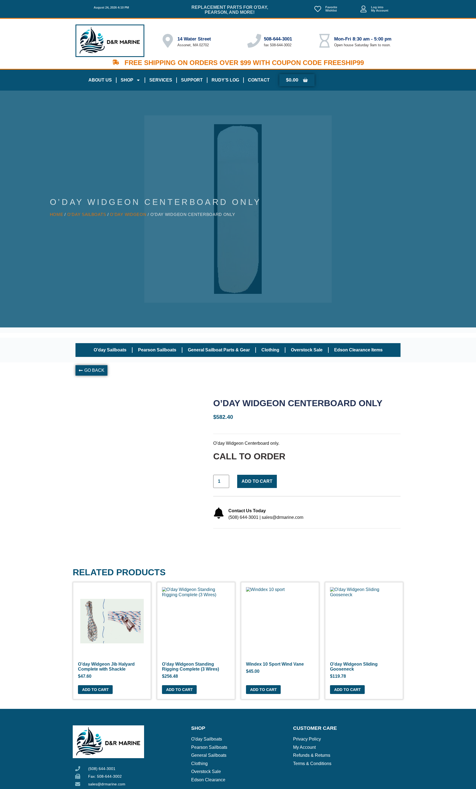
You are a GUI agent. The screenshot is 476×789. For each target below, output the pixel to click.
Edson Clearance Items (358, 350)
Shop (127, 80)
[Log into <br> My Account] (363, 9)
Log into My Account (379, 9)
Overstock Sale (307, 350)
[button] (91, 370)
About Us (100, 80)
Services (160, 80)
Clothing (270, 350)
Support (192, 80)
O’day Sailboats (110, 350)
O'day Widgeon (128, 214)
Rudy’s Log (225, 80)
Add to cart (257, 481)
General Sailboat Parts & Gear (219, 350)
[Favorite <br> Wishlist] (317, 9)
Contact (259, 80)
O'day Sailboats (86, 214)
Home (56, 214)
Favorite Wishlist (331, 9)
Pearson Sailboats (157, 350)
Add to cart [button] (95, 689)
